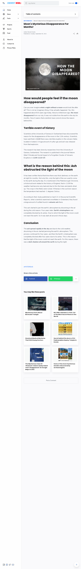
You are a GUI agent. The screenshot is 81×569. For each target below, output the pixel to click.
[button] (26, 3)
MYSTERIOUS (28, 267)
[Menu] (4, 3)
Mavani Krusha (31, 32)
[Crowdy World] (14, 3)
